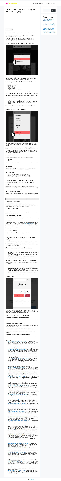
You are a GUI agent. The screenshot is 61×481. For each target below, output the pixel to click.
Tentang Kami (35, 3)
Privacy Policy (47, 3)
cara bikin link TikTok (29, 223)
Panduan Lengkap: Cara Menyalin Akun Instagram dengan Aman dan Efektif (49, 25)
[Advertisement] (22, 20)
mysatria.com (32, 479)
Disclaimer (53, 3)
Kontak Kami (41, 3)
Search (44, 8)
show (11, 29)
